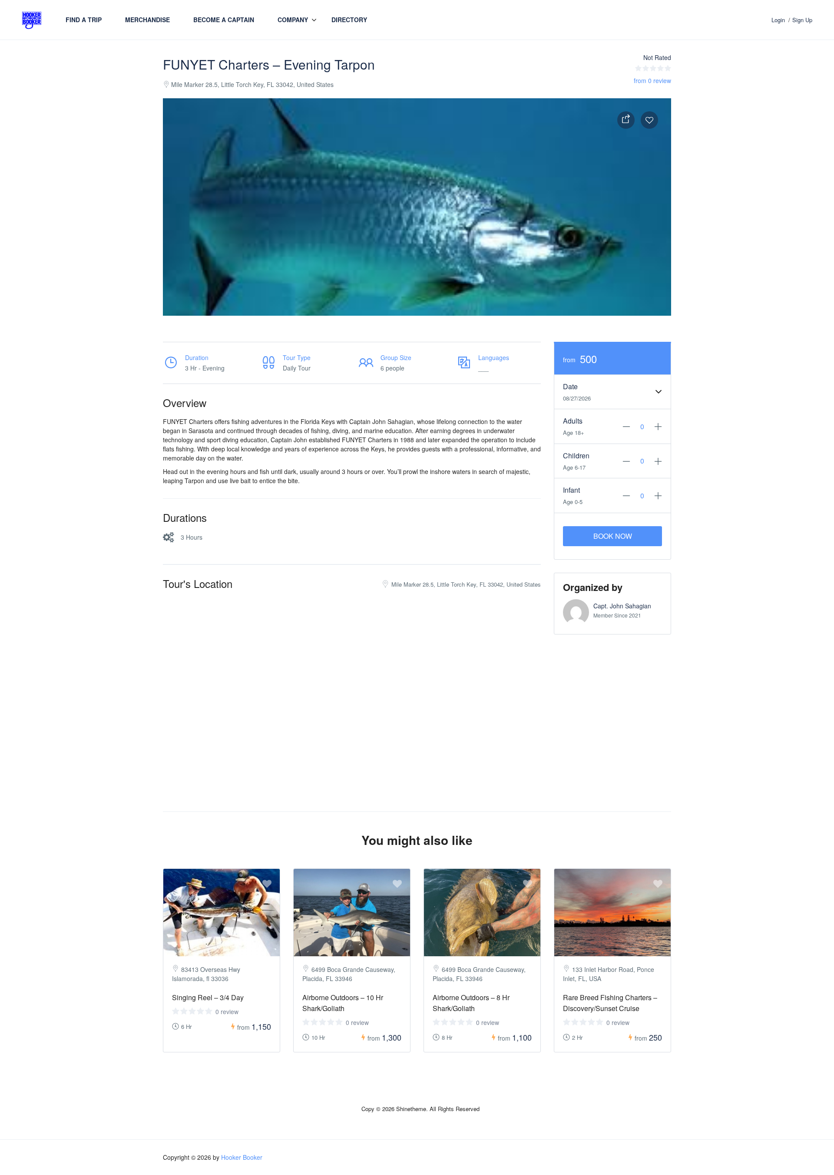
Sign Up (802, 20)
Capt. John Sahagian (622, 605)
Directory (349, 19)
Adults (572, 421)
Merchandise (147, 19)
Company (293, 19)
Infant (571, 490)
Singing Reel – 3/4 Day (208, 997)
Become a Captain (223, 19)
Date (570, 386)
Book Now (612, 536)
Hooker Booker (241, 1157)
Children (576, 456)
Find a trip (84, 19)
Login (778, 20)
